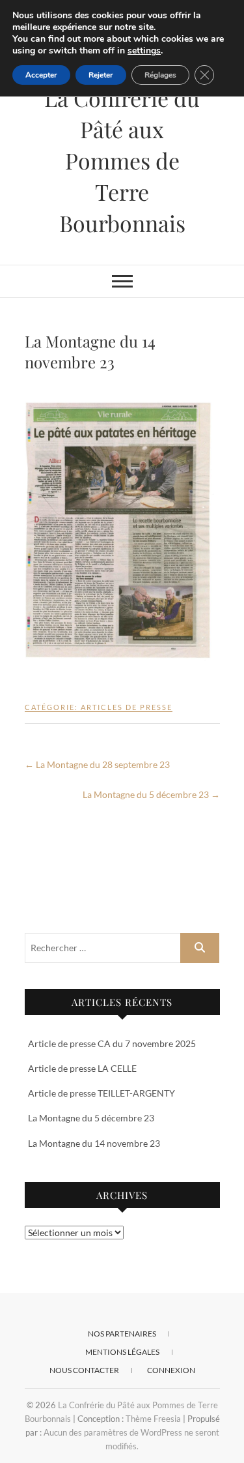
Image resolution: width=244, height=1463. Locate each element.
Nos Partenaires (122, 1333)
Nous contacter (84, 1370)
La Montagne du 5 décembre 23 (151, 794)
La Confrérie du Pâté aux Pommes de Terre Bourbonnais (122, 160)
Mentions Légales (122, 1352)
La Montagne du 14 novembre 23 (94, 1143)
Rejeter (100, 75)
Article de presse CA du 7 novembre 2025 (112, 1043)
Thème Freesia (153, 1418)
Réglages (160, 75)
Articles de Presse (126, 707)
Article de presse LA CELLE (82, 1068)
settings (144, 51)
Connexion (171, 1370)
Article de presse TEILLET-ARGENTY (101, 1093)
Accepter (41, 75)
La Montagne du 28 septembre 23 (97, 764)
